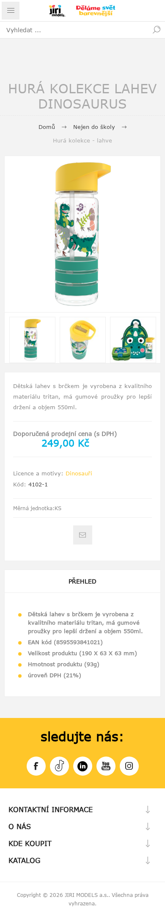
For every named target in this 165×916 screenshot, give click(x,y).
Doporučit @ (82, 535)
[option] (32, 340)
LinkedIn (82, 766)
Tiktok (59, 766)
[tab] (82, 581)
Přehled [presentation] (82, 581)
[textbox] (74, 29)
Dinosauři (79, 473)
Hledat (156, 29)
